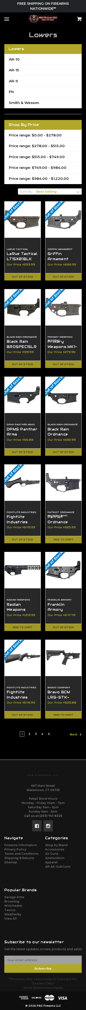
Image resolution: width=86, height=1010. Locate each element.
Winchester (13, 905)
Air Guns (51, 853)
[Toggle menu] (10, 19)
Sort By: (26, 191)
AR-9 (13, 81)
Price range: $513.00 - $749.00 (37, 157)
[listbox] (58, 191)
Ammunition (54, 858)
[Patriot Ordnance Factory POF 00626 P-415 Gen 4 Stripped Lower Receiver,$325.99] (63, 483)
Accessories (54, 849)
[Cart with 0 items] (74, 17)
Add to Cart (63, 539)
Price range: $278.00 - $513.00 (37, 146)
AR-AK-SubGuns (57, 866)
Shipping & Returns (19, 858)
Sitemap (10, 862)
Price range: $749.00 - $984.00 (37, 167)
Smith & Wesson (24, 102)
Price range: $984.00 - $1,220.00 (39, 178)
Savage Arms (14, 897)
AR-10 (14, 59)
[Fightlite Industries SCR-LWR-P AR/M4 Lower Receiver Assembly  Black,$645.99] (23, 483)
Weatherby (12, 914)
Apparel (51, 862)
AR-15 (14, 70)
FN (11, 91)
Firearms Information (20, 845)
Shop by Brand (56, 845)
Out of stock (22, 276)
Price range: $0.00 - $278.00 (35, 135)
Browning (11, 901)
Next (74, 734)
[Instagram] (48, 826)
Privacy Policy (15, 849)
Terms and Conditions (21, 853)
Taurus (10, 910)
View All (10, 918)
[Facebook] (36, 826)
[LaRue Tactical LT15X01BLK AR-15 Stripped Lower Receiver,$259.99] (23, 220)
